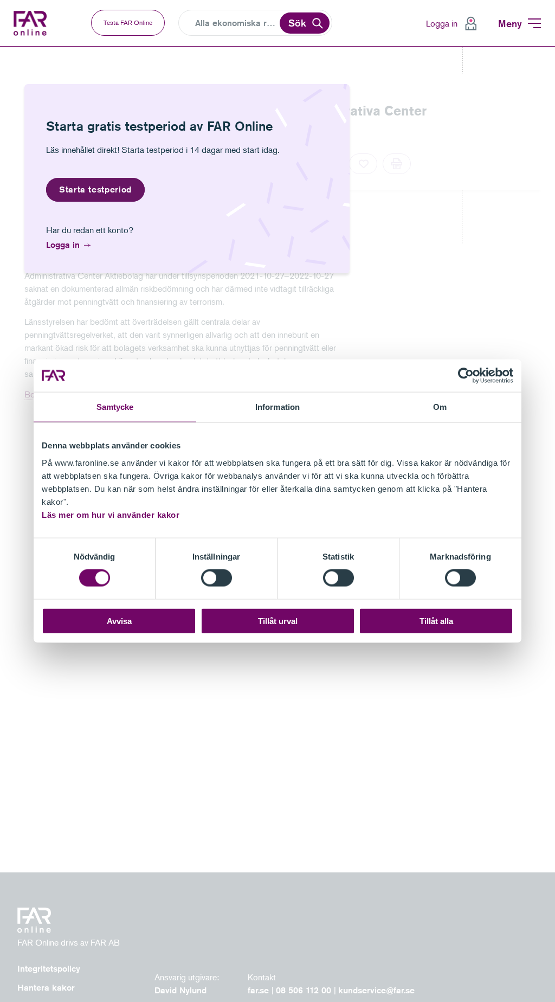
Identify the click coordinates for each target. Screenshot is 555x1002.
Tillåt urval (278, 620)
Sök (297, 23)
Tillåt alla (436, 620)
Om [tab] (440, 407)
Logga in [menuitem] (441, 23)
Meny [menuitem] (510, 23)
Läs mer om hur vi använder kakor (110, 514)
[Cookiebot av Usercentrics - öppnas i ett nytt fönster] (465, 376)
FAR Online (31, 23)
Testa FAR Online (128, 22)
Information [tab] (277, 407)
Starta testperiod (95, 189)
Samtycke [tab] (115, 407)
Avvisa (119, 620)
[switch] (216, 578)
